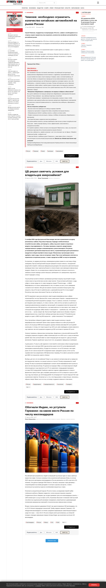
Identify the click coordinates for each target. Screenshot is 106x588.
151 (52, 522)
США (57, 522)
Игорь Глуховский (43, 178)
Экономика (32, 8)
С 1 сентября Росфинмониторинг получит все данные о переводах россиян (13, 53)
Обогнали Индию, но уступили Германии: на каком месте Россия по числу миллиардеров (14, 44)
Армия (51, 8)
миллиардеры (30, 522)
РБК (43, 27)
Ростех (28, 151)
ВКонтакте (49, 161)
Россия (28, 384)
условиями (38, 585)
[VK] (93, 2)
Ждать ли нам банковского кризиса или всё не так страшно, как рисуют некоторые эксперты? (14, 91)
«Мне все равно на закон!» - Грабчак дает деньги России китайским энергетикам (14, 73)
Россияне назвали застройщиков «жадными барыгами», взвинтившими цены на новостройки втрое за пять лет (14, 63)
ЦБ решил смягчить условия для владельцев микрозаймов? (14, 36)
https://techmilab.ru (32, 70)
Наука (82, 8)
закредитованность (49, 384)
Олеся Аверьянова (30, 419)
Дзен (41, 161)
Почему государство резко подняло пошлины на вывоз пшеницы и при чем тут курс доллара (14, 117)
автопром (50, 151)
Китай (43, 151)
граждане (69, 384)
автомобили (59, 151)
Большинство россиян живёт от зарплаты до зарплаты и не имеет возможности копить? (13, 101)
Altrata (46, 522)
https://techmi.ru (31, 68)
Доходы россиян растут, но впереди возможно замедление (14, 109)
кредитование (37, 384)
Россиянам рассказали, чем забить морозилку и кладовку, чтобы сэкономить (14, 82)
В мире (46, 8)
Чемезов (35, 151)
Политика (25, 8)
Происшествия (59, 8)
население (60, 384)
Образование (75, 8)
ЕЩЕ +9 (28, 387)
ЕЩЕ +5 (64, 522)
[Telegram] (89, 2)
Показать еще (52, 540)
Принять (94, 585)
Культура (67, 8)
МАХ (57, 161)
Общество (40, 8)
